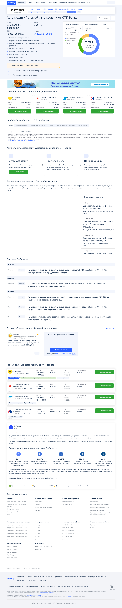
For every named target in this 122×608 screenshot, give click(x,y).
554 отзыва (19, 388)
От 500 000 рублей (68, 533)
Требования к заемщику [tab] (37, 125)
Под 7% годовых (12, 549)
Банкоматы (63, 9)
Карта (56, 577)
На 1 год (37, 525)
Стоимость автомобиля (72, 24)
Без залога (38, 549)
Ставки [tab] (10, 125)
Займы (55, 2)
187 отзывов (20, 373)
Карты (50, 2)
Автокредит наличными (75, 105)
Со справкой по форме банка (44, 507)
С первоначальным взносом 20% (17, 527)
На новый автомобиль (97, 510)
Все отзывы (110, 328)
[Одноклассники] (11, 603)
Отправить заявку (21, 111)
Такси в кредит (67, 504)
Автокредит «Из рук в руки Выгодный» (102, 105)
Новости (79, 9)
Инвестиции (82, 2)
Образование (31, 580)
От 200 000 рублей (68, 527)
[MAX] (14, 603)
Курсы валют (63, 2)
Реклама (49, 577)
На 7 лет (37, 536)
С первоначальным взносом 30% (17, 530)
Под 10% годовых (12, 557)
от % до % (43, 34)
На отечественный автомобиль (99, 504)
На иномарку (94, 501)
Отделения (52, 9)
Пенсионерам (11, 514)
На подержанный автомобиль (99, 507)
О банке (30, 9)
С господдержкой (12, 512)
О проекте (20, 577)
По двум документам (13, 509)
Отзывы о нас (39, 577)
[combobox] (99, 28)
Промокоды (21, 580)
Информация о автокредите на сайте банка (21, 140)
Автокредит (20, 105)
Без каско (93, 525)
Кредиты (36, 2)
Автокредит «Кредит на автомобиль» (47, 105)
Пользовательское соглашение (47, 592)
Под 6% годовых (12, 546)
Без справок (38, 501)
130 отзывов (20, 398)
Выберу (9, 568)
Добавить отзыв (61, 350)
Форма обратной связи (16, 586)
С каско (92, 527)
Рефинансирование (68, 501)
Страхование (72, 2)
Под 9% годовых (12, 555)
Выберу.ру (15, 427)
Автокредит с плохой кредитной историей (16, 505)
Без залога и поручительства (43, 546)
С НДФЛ (37, 504)
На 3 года (37, 530)
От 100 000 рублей (68, 525)
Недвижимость (43, 580)
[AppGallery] (111, 603)
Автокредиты (16, 568)
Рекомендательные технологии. (34, 595)
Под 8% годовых (12, 552)
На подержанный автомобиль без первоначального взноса (100, 513)
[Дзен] (18, 603)
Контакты (29, 577)
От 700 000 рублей (68, 536)
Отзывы (40, 9)
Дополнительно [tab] (83, 125)
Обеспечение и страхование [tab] (66, 125)
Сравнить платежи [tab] (21, 125)
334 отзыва (19, 414)
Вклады (30, 2)
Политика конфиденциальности (75, 577)
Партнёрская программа (97, 577)
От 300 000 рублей (68, 530)
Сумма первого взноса (91, 24)
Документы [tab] (50, 125)
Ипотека (43, 2)
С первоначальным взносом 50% (17, 536)
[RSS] (21, 603)
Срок (104, 24)
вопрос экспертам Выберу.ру (65, 354)
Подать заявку (19, 171)
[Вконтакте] (7, 603)
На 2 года (37, 527)
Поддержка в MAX (32, 586)
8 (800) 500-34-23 (47, 586)
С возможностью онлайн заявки (16, 501)
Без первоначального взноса (15, 525)
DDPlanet (73, 603)
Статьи (73, 9)
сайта (60, 577)
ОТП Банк (24, 568)
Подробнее (70, 596)
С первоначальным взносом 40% (17, 533)
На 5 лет (37, 533)
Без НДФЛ (38, 510)
